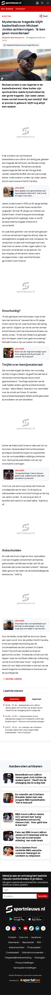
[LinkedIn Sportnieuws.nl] (37, 928)
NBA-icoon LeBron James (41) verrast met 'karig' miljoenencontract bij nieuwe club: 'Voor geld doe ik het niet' (31, 820)
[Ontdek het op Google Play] (17, 919)
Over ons (23, 937)
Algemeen (36, 699)
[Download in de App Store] (35, 919)
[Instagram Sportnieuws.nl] (14, 928)
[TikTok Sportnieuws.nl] (31, 928)
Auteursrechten (16, 947)
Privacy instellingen (24, 962)
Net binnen (7, 9)
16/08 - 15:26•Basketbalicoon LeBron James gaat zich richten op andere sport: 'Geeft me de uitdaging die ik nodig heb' (24, 708)
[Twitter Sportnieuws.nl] (19, 928)
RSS (39, 942)
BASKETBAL (7, 16)
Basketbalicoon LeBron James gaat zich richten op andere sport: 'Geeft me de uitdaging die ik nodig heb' (30, 778)
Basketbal (14, 699)
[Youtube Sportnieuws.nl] (25, 928)
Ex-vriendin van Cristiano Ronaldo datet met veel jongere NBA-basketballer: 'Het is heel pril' (30, 798)
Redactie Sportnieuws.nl (13, 37)
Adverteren (13, 942)
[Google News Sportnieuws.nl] (43, 928)
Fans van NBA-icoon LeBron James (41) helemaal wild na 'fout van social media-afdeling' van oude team (31, 836)
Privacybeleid (33, 947)
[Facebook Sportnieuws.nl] (8, 928)
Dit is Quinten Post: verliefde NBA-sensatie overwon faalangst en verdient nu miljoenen (28, 851)
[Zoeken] (42, 3)
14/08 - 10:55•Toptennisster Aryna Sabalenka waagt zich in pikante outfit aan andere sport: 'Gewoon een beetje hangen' (24, 719)
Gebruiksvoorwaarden (32, 952)
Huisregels (40, 957)
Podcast (20, 9)
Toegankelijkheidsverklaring (17, 957)
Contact (12, 937)
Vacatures (36, 937)
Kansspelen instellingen (25, 967)
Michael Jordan (14, 679)
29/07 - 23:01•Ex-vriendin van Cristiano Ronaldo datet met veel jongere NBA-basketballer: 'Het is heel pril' (23, 730)
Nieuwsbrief (28, 942)
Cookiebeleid (12, 952)
